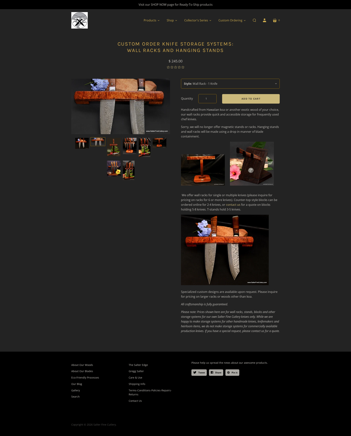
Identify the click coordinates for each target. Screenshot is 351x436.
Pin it (234, 372)
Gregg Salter (136, 371)
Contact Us (135, 401)
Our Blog (76, 384)
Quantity (187, 98)
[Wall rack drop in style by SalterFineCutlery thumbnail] (82, 143)
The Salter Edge (138, 365)
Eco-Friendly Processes (85, 377)
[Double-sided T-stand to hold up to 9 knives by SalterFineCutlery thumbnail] (130, 146)
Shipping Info (137, 384)
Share (218, 372)
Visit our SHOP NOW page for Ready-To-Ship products (176, 5)
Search (75, 396)
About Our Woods (82, 365)
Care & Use (135, 377)
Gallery (75, 390)
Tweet (201, 372)
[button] (151, 20)
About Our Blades (82, 371)
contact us (233, 205)
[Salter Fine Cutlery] (79, 20)
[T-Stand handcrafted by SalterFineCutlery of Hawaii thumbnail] (159, 143)
